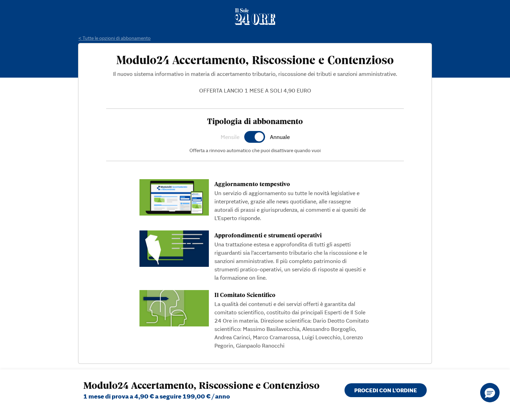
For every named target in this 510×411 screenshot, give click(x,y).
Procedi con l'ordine (385, 390)
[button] (490, 392)
